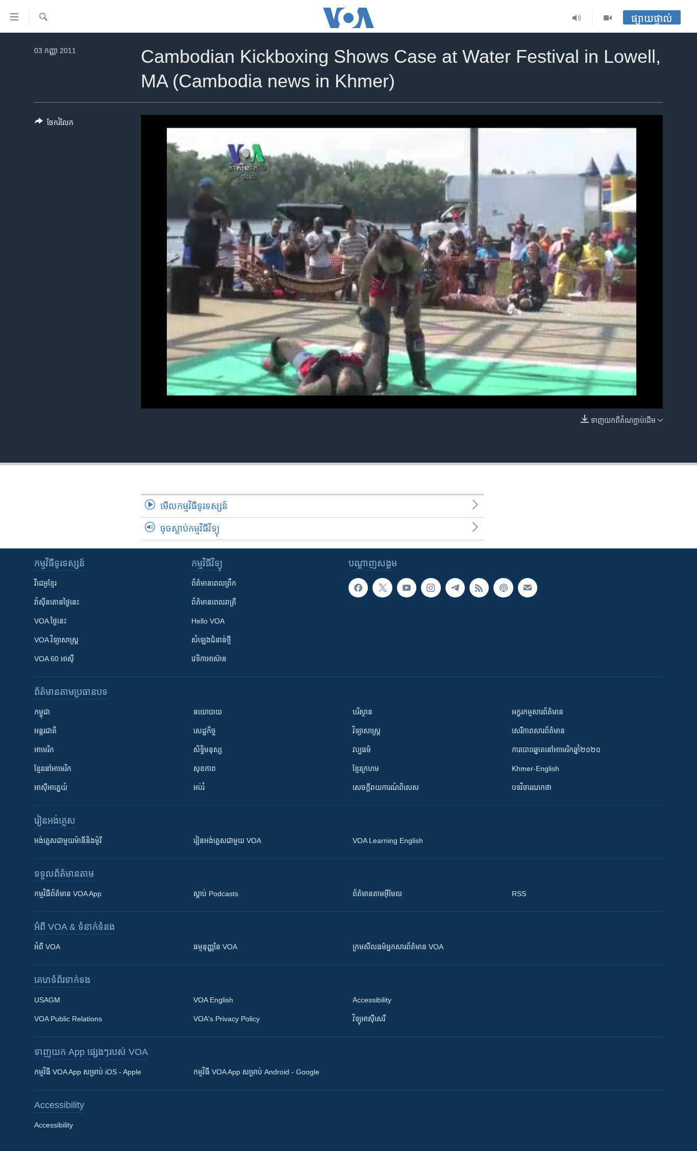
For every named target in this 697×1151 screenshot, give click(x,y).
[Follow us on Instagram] (430, 587)
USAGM (47, 1000)
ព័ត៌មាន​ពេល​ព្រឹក (213, 583)
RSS (519, 894)
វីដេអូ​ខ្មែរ (45, 583)
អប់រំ (199, 787)
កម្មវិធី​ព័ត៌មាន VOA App (68, 894)
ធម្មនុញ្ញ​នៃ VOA (215, 947)
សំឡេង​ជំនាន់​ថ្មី (211, 640)
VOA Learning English (388, 840)
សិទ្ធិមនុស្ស (207, 750)
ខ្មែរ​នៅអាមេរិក (52, 768)
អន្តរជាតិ (45, 731)
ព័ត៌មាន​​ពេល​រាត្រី (213, 602)
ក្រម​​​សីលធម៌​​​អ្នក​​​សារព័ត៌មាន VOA (398, 947)
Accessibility (372, 1000)
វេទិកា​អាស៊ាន (209, 659)
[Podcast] (503, 587)
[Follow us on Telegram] (455, 587)
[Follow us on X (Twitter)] (382, 587)
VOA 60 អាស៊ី (54, 659)
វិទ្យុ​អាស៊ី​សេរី (369, 1019)
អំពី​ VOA (47, 947)
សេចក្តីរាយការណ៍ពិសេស (386, 787)
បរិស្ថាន (362, 712)
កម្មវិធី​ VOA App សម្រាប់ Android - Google (256, 1072)
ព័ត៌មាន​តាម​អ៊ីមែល (377, 894)
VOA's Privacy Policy (226, 1019)
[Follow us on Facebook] (358, 587)
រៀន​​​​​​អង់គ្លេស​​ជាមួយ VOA (227, 840)
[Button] (54, 124)
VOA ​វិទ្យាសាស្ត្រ (56, 640)
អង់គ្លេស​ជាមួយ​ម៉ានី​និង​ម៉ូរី (68, 840)
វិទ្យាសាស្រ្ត (367, 731)
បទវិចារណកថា (532, 787)
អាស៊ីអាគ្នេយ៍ (50, 787)
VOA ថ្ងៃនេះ (50, 621)
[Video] (607, 18)
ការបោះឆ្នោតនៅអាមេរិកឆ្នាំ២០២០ (556, 750)
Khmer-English (535, 768)
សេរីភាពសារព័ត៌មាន (538, 731)
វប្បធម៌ (362, 750)
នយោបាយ (207, 712)
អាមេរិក (44, 750)
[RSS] (479, 587)
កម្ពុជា (42, 712)
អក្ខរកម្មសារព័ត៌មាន (537, 712)
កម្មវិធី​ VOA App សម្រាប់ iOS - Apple (87, 1072)
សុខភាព (204, 768)
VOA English (213, 1000)
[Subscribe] (527, 587)
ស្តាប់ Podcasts (215, 894)
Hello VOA (208, 621)
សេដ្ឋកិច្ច (204, 731)
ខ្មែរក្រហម (366, 768)
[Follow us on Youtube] (406, 587)
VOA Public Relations (68, 1019)
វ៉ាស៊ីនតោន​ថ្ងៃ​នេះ (56, 602)
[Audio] (576, 18)
